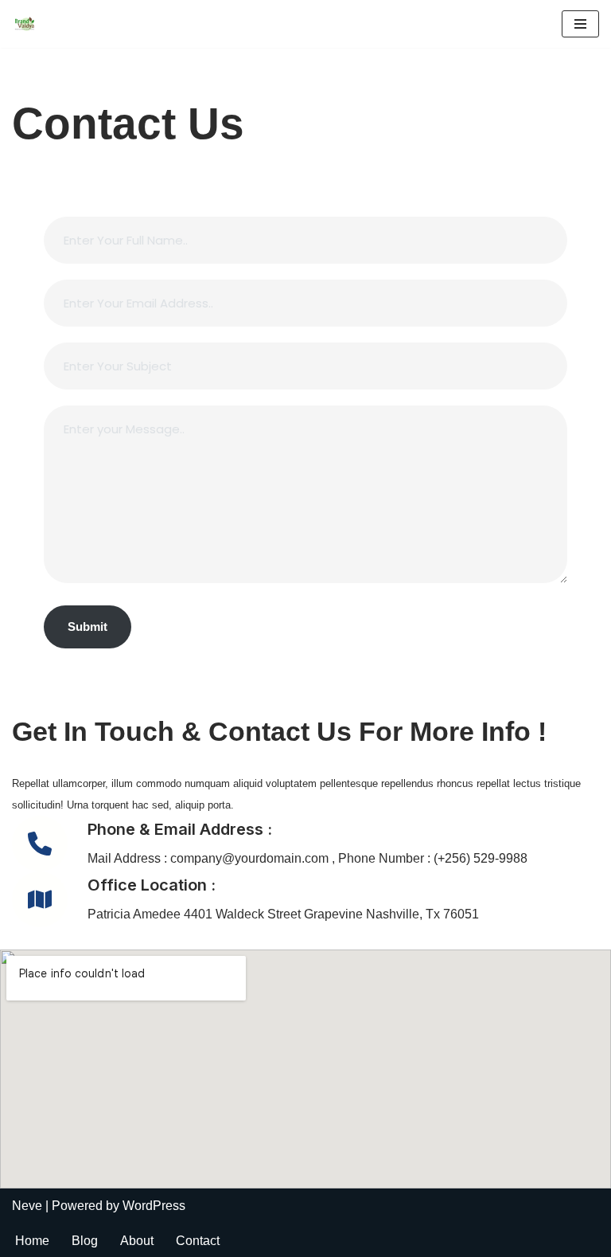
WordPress (154, 1205)
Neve (27, 1205)
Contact (198, 1240)
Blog (85, 1240)
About (137, 1240)
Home (32, 1240)
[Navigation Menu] (580, 23)
